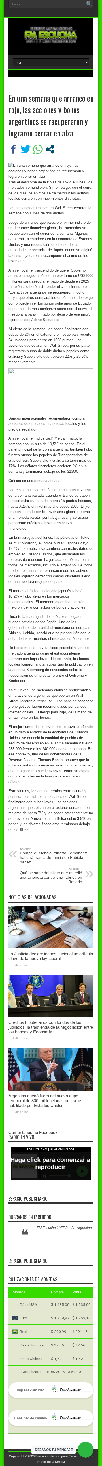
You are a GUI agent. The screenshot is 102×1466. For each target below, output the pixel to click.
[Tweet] (26, 149)
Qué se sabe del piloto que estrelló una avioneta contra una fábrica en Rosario (51, 875)
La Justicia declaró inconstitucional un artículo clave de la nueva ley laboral (50, 956)
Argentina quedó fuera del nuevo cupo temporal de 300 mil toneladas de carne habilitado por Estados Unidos (44, 1100)
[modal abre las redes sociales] (50, 149)
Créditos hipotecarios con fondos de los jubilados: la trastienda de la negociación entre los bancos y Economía (50, 1027)
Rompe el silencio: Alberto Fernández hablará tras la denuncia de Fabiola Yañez (53, 855)
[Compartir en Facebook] (13, 149)
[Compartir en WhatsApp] (38, 149)
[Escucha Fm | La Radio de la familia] (51, 40)
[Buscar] (89, 4)
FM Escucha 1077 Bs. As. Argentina (64, 1228)
